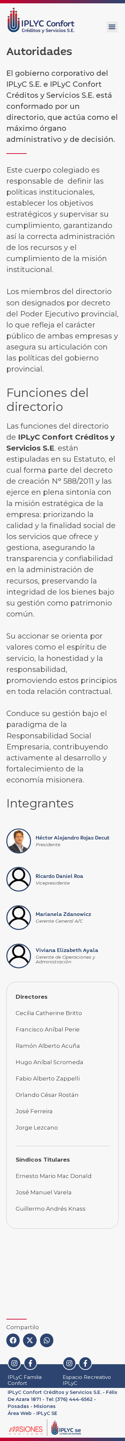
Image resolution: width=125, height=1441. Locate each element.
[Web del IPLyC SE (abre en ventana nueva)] (61, 1428)
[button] (112, 26)
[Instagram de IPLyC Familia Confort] (14, 1363)
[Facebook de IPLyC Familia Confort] (30, 1363)
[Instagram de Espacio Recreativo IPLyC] (69, 1363)
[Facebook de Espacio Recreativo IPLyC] (85, 1363)
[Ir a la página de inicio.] (41, 20)
